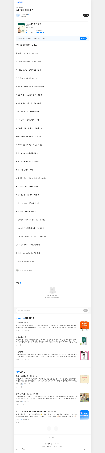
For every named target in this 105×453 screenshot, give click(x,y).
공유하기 (88, 449)
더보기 (88, 2)
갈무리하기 (84, 449)
